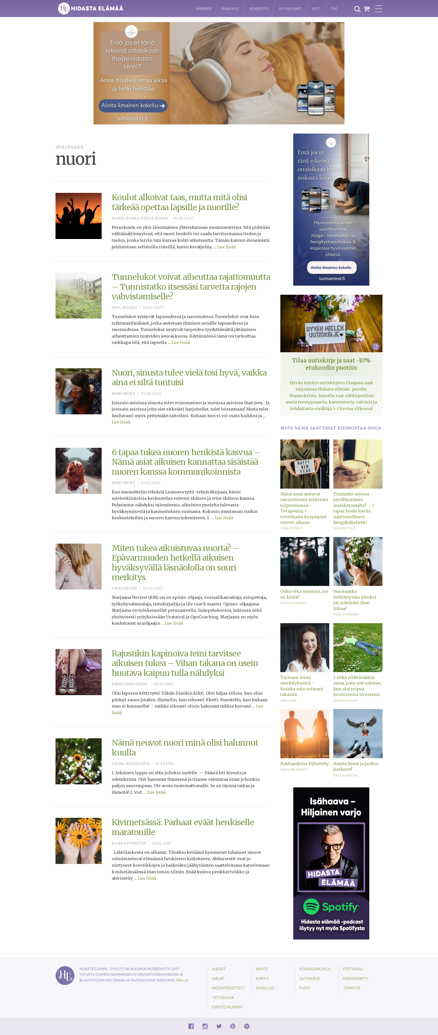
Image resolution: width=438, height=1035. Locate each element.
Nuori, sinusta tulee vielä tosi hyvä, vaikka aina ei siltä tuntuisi (189, 377)
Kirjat (218, 978)
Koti (316, 8)
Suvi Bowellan (345, 700)
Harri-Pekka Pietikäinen (140, 218)
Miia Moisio (124, 307)
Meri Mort (123, 394)
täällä (182, 980)
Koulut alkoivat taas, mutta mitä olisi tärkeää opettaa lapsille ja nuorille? (179, 202)
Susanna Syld (344, 528)
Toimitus (351, 987)
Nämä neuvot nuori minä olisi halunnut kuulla (185, 747)
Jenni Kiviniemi (291, 528)
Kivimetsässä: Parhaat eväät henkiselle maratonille (183, 827)
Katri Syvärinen (292, 603)
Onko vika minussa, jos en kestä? (304, 594)
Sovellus (265, 987)
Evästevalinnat (227, 1006)
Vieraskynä (124, 588)
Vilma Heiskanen (131, 764)
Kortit (262, 978)
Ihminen (203, 8)
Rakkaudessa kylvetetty (304, 763)
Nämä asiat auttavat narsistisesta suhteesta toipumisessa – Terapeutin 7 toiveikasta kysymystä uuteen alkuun (304, 508)
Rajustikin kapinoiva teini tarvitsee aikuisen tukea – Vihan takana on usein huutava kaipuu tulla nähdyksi (185, 663)
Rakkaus (230, 8)
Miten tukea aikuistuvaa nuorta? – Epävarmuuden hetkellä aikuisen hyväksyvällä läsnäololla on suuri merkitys (175, 562)
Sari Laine (288, 700)
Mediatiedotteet (228, 987)
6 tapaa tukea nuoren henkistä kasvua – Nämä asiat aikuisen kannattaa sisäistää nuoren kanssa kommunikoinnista (186, 462)
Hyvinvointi (290, 8)
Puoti (304, 987)
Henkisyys (259, 8)
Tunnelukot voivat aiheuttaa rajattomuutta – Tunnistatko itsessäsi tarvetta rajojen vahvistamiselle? (191, 287)
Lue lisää (226, 246)
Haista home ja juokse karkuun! (355, 766)
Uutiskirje (309, 978)
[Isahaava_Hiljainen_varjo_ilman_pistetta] (331, 862)
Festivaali (353, 968)
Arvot (262, 968)
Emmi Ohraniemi (130, 684)
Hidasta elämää (121, 8)
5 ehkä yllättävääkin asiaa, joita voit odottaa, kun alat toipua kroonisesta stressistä (357, 686)
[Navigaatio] (378, 8)
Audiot (219, 968)
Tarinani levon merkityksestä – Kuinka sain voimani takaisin (301, 686)
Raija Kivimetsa (129, 843)
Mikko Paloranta (293, 769)
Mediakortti (355, 978)
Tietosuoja (223, 997)
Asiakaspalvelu (315, 968)
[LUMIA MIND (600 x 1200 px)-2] (331, 209)
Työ (334, 8)
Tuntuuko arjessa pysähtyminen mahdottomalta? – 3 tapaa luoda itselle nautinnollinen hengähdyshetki (353, 508)
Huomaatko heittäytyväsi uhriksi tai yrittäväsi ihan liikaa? (354, 600)
